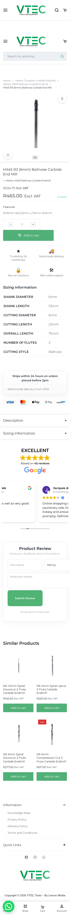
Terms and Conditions (22, 833)
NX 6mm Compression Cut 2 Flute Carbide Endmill (51, 757)
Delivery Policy (17, 826)
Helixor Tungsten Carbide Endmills (35, 80)
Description (13, 420)
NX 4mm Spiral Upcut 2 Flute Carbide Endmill (51, 689)
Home (6, 80)
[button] (18, 708)
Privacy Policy (17, 819)
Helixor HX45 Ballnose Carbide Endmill (25, 84)
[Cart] (65, 41)
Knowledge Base (19, 813)
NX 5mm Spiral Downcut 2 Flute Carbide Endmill (14, 757)
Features (9, 207)
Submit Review (25, 598)
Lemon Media (56, 895)
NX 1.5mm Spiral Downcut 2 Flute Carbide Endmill (14, 689)
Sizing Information (19, 433)
